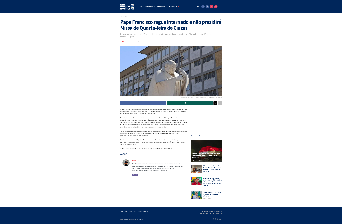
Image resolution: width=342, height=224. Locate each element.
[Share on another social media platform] (220, 103)
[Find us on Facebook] (203, 6)
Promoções (173, 6)
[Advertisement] (206, 119)
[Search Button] (198, 6)
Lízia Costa (125, 42)
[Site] (136, 175)
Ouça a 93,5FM (150, 6)
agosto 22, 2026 (207, 174)
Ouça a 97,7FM (161, 6)
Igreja (126, 16)
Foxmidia (126, 219)
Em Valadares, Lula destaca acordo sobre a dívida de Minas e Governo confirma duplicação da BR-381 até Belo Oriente (212, 181)
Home (141, 6)
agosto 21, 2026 (207, 188)
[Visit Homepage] (127, 6)
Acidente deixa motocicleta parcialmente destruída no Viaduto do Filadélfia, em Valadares (206, 156)
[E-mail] (133, 175)
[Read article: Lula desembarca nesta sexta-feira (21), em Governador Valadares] (196, 195)
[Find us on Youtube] (220, 6)
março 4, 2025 (134, 42)
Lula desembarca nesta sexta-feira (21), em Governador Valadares (212, 194)
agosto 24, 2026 (197, 160)
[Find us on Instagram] (211, 6)
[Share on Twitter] (215, 103)
